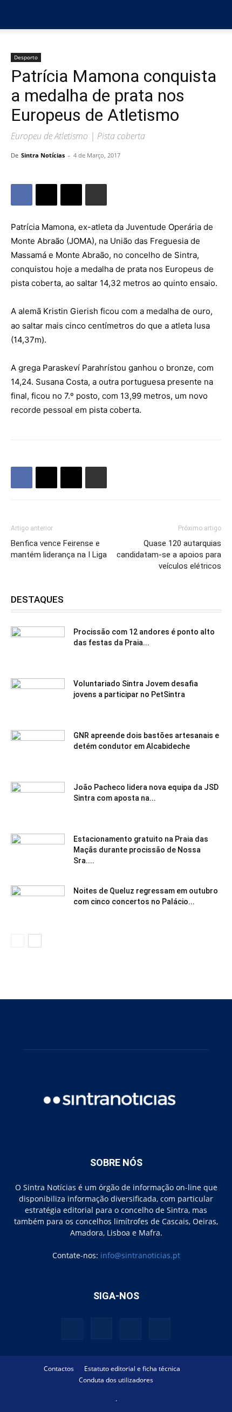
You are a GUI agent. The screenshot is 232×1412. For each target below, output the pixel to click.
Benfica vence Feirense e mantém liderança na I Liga (59, 549)
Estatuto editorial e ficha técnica (132, 1368)
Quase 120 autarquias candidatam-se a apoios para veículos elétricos (169, 554)
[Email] (71, 195)
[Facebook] (21, 195)
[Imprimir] (96, 195)
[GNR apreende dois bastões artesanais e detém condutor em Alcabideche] (38, 749)
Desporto (26, 57)
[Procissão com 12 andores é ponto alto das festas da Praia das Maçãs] (38, 645)
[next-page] (35, 940)
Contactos (59, 1368)
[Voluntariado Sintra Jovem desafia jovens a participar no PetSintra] (38, 697)
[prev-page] (17, 940)
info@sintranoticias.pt (140, 1255)
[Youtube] (159, 1329)
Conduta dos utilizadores (116, 1379)
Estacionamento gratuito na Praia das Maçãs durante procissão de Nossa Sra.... (140, 850)
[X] (46, 195)
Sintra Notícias (43, 155)
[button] (18, 14)
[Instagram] (101, 1328)
